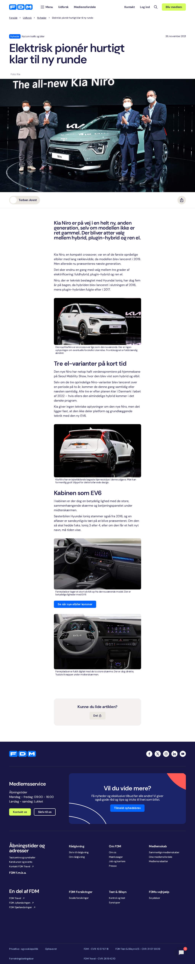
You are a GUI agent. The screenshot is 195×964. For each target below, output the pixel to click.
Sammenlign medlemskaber (164, 852)
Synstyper (114, 902)
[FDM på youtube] (183, 754)
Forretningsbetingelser (21, 958)
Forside (13, 17)
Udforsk (27, 17)
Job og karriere (117, 861)
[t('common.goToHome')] (22, 754)
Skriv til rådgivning (79, 852)
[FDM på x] (158, 754)
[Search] (156, 7)
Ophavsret (51, 949)
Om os (112, 852)
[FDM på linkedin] (174, 754)
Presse (112, 865)
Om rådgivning (77, 857)
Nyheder (41, 17)
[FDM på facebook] (149, 754)
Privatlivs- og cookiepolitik (23, 949)
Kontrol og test (117, 898)
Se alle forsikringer (79, 898)
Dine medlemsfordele (160, 857)
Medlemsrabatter (158, 861)
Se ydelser (154, 898)
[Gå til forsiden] (21, 7)
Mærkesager (116, 857)
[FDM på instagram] (166, 754)
